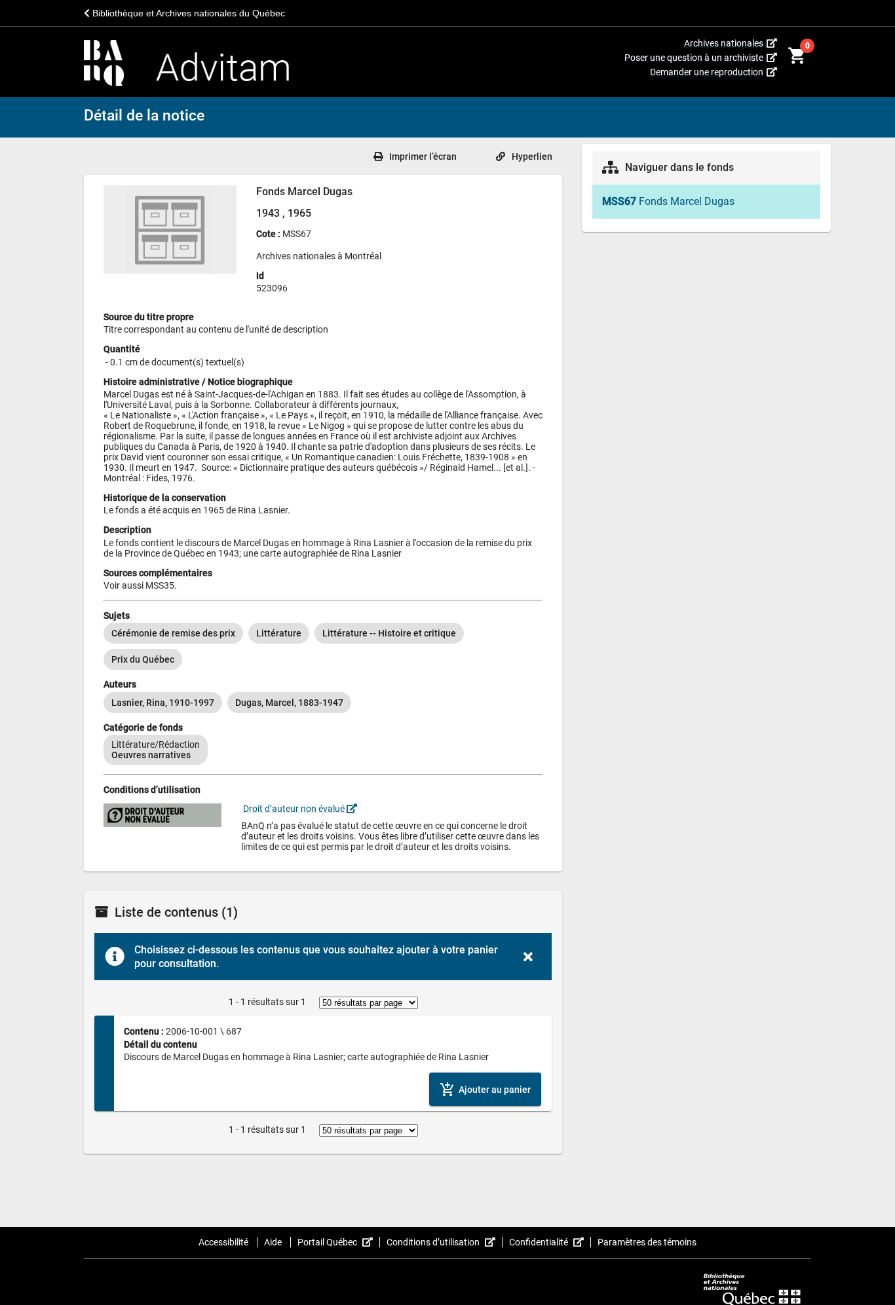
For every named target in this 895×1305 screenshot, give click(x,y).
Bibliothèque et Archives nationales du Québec (187, 13)
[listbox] (323, 646)
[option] (173, 633)
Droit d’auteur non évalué (294, 808)
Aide (274, 1242)
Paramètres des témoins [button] (647, 1242)
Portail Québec (338, 1242)
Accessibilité (224, 1242)
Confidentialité (550, 1242)
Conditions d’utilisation (445, 1242)
